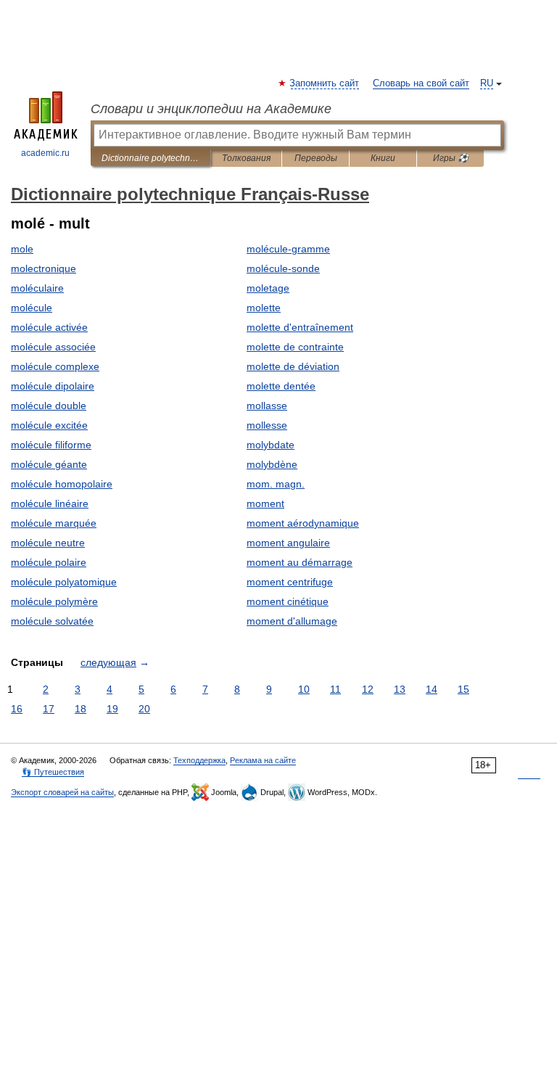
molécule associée (53, 347)
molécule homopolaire (61, 484)
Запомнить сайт (325, 83)
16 (16, 709)
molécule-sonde (283, 268)
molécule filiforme (51, 444)
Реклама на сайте (263, 760)
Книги (383, 158)
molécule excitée (49, 425)
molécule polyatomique (64, 582)
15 (463, 689)
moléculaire (37, 288)
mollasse (267, 405)
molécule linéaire (49, 503)
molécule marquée (53, 523)
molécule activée (49, 327)
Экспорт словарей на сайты (62, 792)
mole (22, 249)
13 (399, 689)
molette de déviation (293, 366)
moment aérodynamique (303, 523)
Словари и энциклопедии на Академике (211, 109)
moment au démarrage (299, 562)
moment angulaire (288, 542)
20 (144, 709)
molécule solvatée (52, 621)
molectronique (43, 268)
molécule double (48, 405)
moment (265, 503)
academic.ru (45, 153)
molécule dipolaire (52, 386)
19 (112, 709)
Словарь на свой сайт (421, 83)
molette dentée (281, 386)
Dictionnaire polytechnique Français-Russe (150, 158)
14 (431, 689)
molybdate (270, 444)
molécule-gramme (288, 249)
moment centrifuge (290, 582)
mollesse (267, 425)
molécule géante (49, 464)
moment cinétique (288, 601)
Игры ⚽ (451, 158)
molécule (31, 307)
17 (48, 709)
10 (304, 689)
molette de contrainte (295, 347)
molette (264, 307)
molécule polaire (48, 562)
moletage (268, 288)
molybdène (272, 464)
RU (486, 83)
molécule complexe (55, 366)
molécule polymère (54, 601)
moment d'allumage (292, 621)
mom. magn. (276, 484)
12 (368, 689)
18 (80, 709)
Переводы (315, 158)
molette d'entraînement (300, 327)
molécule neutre (48, 542)
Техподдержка (199, 760)
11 (335, 689)
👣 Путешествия (53, 772)
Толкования (246, 158)
